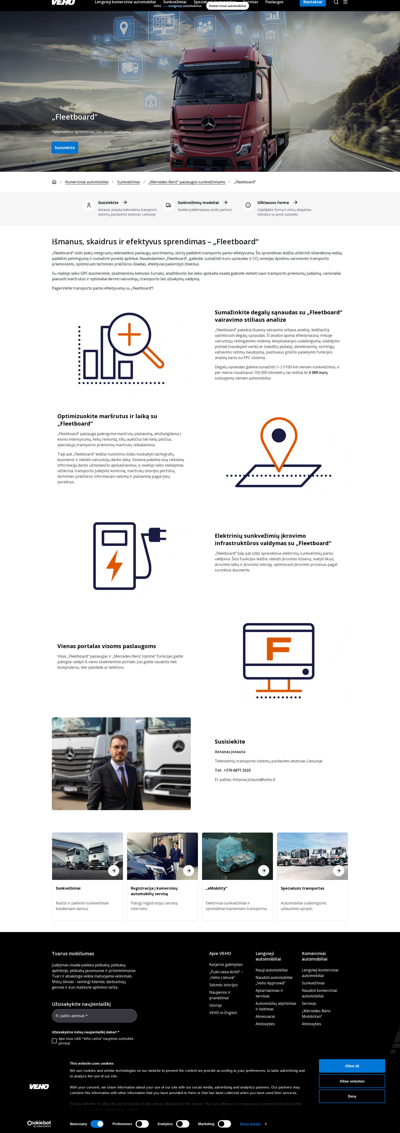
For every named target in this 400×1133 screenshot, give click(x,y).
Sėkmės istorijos (223, 984)
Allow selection (352, 1081)
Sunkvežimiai (128, 182)
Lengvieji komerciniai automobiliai (320, 973)
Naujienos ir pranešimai (220, 995)
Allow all (352, 1066)
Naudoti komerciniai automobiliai (319, 993)
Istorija (215, 1005)
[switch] (142, 1123)
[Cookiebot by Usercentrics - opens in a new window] (39, 1123)
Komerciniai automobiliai (86, 182)
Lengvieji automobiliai (268, 956)
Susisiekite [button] (65, 147)
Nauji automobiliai (272, 970)
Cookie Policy (82, 1109)
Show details (250, 1124)
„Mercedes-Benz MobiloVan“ (316, 1013)
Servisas (309, 1003)
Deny (352, 1096)
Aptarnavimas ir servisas (269, 993)
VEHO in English (223, 1012)
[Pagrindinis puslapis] (54, 182)
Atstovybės (265, 1023)
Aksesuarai (265, 1016)
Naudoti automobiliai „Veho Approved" (274, 980)
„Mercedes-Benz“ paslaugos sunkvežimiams (187, 182)
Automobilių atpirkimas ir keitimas (276, 1006)
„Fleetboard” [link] (245, 182)
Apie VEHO (220, 953)
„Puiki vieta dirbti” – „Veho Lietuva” (226, 974)
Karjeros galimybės (226, 964)
